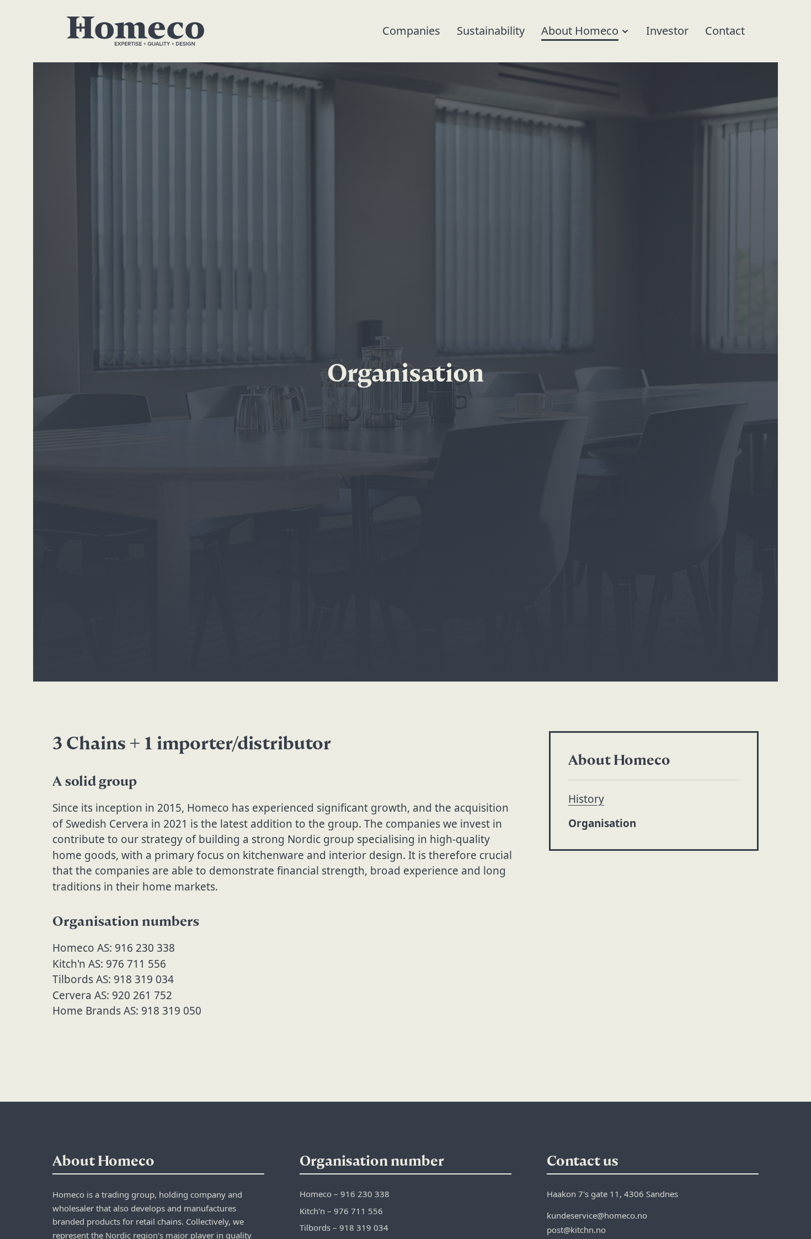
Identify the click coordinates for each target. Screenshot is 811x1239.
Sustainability (491, 30)
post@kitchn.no (576, 1229)
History (586, 799)
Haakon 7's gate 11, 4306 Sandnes (612, 1193)
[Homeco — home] (135, 31)
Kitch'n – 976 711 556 (341, 1210)
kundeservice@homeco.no (597, 1215)
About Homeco (579, 30)
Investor (667, 30)
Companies (411, 30)
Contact (725, 30)
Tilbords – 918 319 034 (344, 1227)
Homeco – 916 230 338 (345, 1193)
